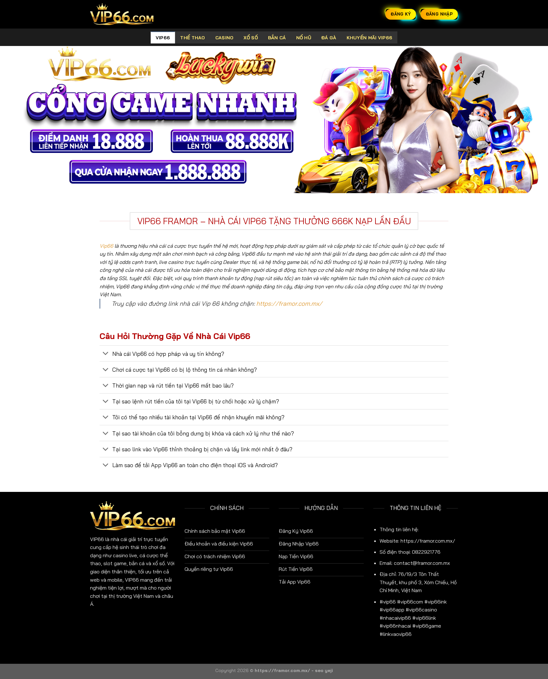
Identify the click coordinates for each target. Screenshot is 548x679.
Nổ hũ (303, 38)
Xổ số (251, 38)
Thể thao (192, 38)
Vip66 (106, 246)
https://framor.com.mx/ (289, 303)
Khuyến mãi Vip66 (370, 38)
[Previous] (19, 119)
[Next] (529, 119)
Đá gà (328, 38)
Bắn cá (277, 38)
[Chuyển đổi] (106, 354)
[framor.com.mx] (121, 14)
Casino (224, 38)
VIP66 (163, 38)
